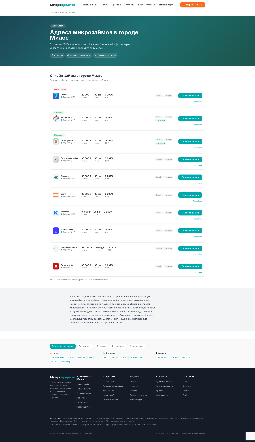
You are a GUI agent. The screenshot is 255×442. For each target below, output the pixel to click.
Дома (113, 357)
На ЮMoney (65, 362)
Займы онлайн (90, 5)
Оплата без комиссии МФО (159, 5)
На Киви (54, 362)
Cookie (186, 395)
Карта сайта (162, 395)
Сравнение (117, 5)
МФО (105, 5)
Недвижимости (136, 357)
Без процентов (83, 407)
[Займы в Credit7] (56, 96)
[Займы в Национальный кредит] (56, 248)
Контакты (187, 386)
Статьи (133, 381)
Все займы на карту (59, 357)
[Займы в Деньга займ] (56, 266)
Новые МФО (108, 395)
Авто (106, 357)
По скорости (85, 346)
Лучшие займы (162, 357)
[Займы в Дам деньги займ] (56, 159)
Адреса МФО (136, 400)
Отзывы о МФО (110, 381)
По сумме (101, 346)
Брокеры (160, 390)
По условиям (117, 346)
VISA (71, 357)
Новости (134, 386)
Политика (187, 390)
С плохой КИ (82, 402)
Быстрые (175, 357)
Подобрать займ (191, 5)
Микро (62, 5)
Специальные (136, 346)
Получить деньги (190, 96)
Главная (53, 12)
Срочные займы (83, 393)
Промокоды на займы (113, 386)
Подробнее (197, 102)
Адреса (63, 12)
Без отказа (186, 357)
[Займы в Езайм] (56, 195)
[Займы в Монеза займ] (56, 230)
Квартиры (122, 357)
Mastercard (80, 357)
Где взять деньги (164, 381)
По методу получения (62, 346)
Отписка (130, 5)
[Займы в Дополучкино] (56, 141)
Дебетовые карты (138, 395)
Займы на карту (83, 389)
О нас (185, 381)
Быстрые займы (110, 400)
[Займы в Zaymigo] (56, 177)
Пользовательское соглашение (192, 433)
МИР (90, 357)
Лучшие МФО (109, 390)
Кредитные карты (164, 386)
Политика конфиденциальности (165, 433)
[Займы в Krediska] (56, 213)
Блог (140, 5)
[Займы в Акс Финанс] (56, 118)
